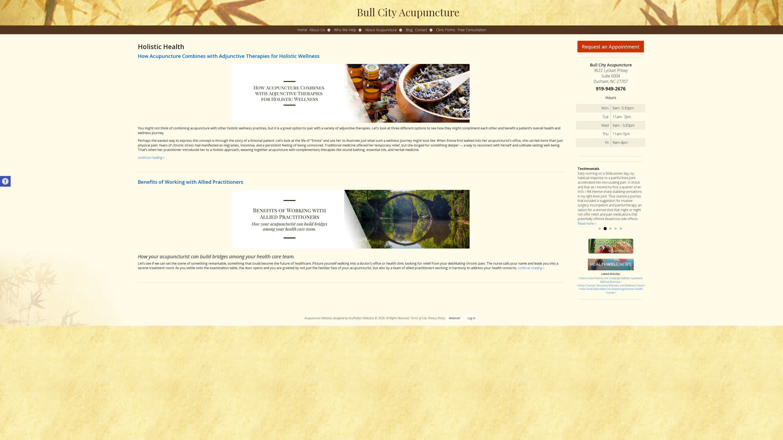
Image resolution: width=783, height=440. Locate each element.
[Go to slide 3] (610, 229)
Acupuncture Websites (318, 318)
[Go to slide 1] (600, 229)
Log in (471, 318)
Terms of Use (418, 318)
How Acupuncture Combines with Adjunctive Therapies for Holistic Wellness (229, 56)
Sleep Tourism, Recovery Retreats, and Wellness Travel (611, 285)
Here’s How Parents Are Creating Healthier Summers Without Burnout (611, 280)
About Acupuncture (381, 29)
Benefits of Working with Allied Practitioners (190, 181)
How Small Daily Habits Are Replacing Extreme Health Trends (611, 290)
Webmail (454, 318)
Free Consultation (472, 29)
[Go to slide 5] (621, 229)
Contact (421, 29)
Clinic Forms (445, 29)
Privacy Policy (436, 318)
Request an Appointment (610, 46)
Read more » (587, 223)
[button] (5, 181)
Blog (409, 29)
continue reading (151, 157)
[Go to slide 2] (605, 229)
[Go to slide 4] (616, 229)
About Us (317, 29)
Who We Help (345, 29)
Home (302, 29)
